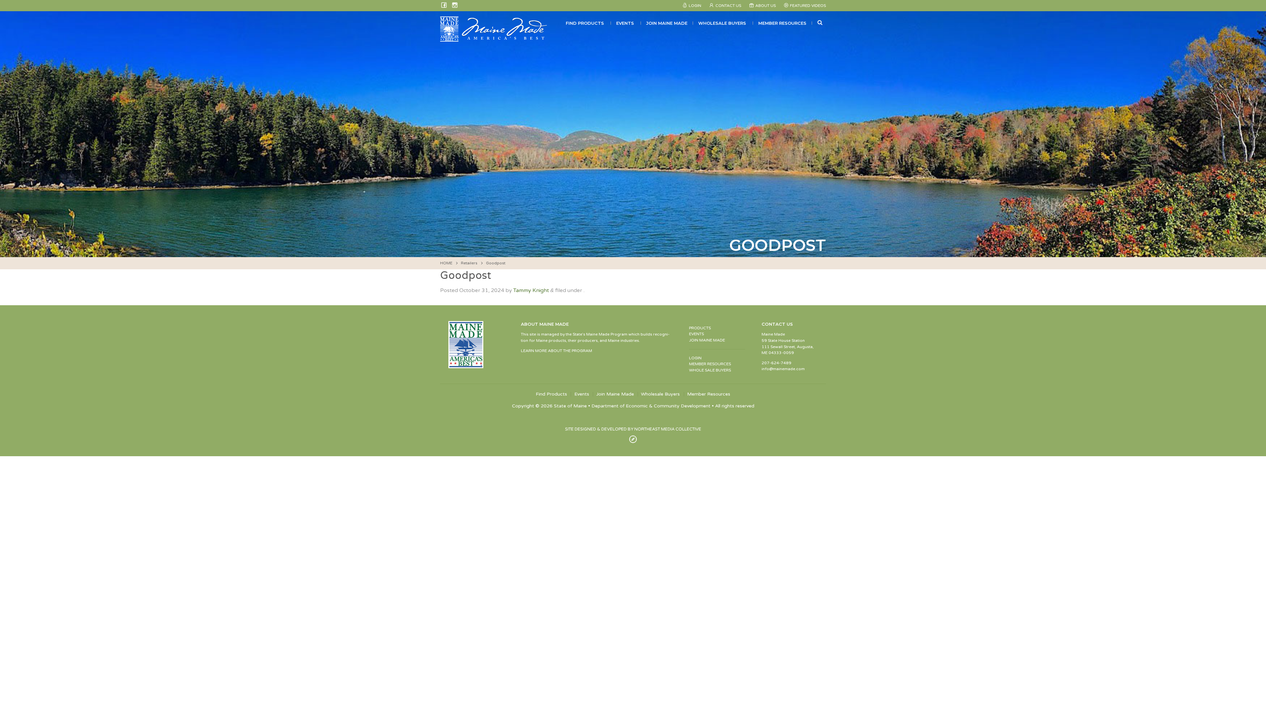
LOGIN (695, 358)
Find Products (585, 23)
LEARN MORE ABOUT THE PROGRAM (556, 350)
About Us (765, 5)
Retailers (469, 263)
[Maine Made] (494, 38)
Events (625, 23)
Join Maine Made (666, 23)
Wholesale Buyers (722, 23)
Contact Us (728, 5)
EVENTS (696, 334)
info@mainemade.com (783, 369)
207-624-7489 (776, 363)
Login (695, 5)
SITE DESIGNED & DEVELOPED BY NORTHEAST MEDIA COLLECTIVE (633, 429)
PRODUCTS (700, 328)
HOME (446, 263)
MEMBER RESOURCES (710, 364)
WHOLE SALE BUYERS (710, 370)
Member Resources (782, 23)
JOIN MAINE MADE (707, 340)
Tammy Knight (531, 290)
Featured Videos (808, 5)
